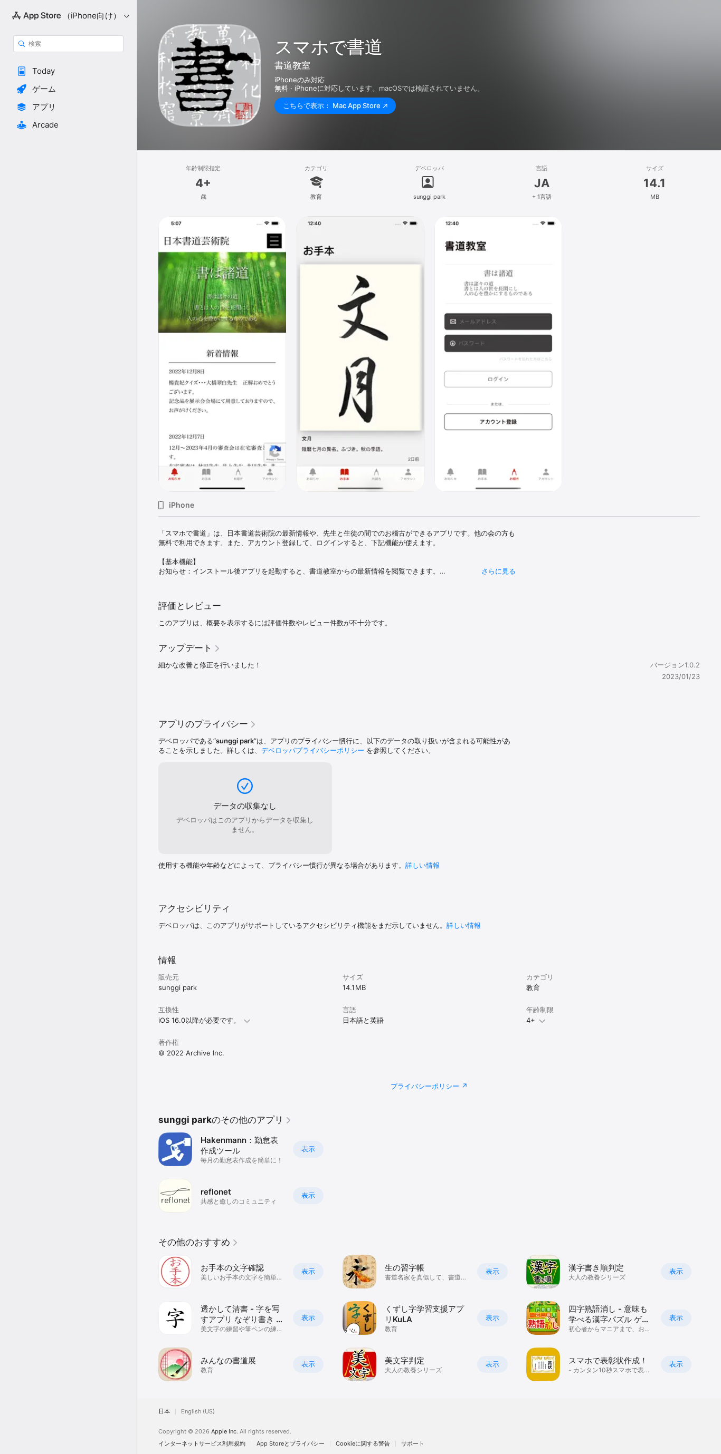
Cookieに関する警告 (363, 1444)
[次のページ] (710, 1318)
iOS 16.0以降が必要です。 (199, 1020)
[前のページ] (147, 1318)
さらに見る (498, 571)
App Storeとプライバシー (291, 1444)
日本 (164, 1411)
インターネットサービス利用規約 (201, 1444)
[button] (68, 71)
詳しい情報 (422, 865)
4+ (530, 1020)
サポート (412, 1444)
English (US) (198, 1411)
